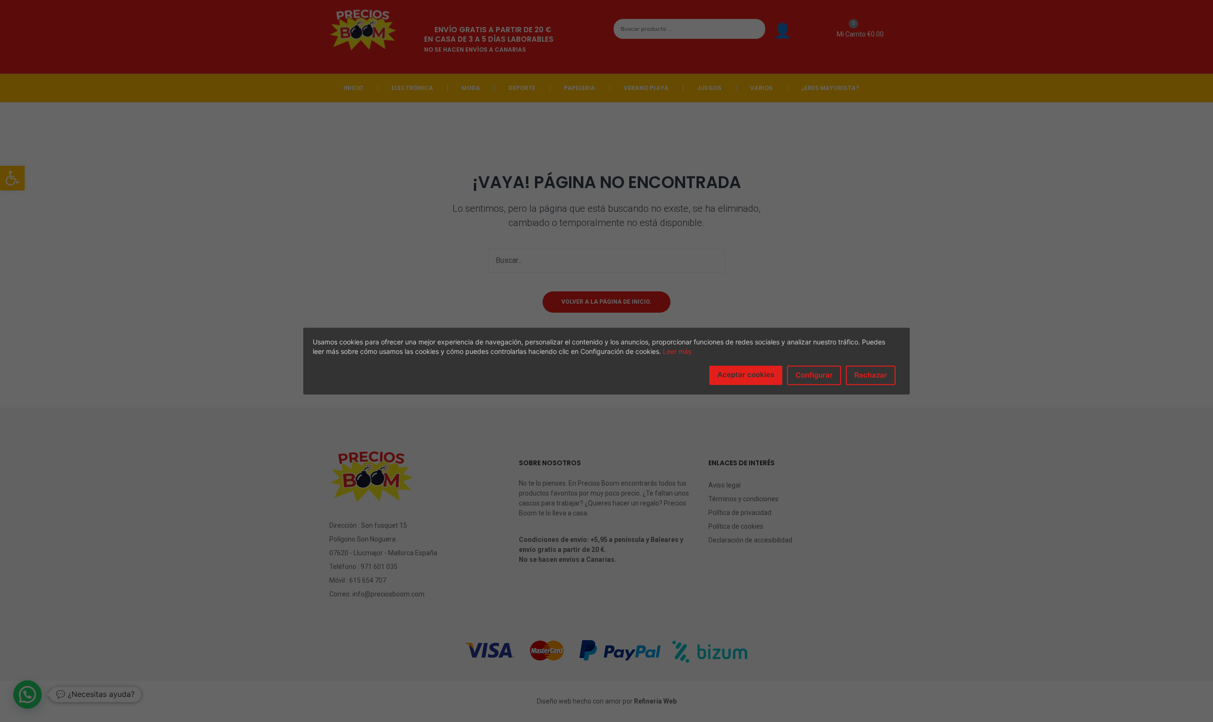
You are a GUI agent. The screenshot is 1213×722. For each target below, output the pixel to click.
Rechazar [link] (870, 374)
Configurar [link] (814, 374)
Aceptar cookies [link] (745, 374)
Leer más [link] (677, 351)
